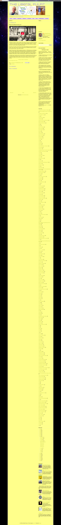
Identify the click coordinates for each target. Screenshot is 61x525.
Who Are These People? (42, 410)
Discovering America (41, 172)
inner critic (40, 231)
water (39, 399)
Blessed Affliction (41, 129)
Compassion (40, 148)
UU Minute (46, 18)
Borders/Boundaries (41, 133)
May (41, 450)
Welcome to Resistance (42, 402)
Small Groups (19, 18)
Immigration (40, 227)
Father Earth (40, 191)
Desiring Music (41, 167)
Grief (39, 215)
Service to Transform (41, 335)
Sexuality (40, 336)
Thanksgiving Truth (41, 352)
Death (39, 159)
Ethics (39, 183)
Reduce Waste (41, 317)
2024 (40, 431)
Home (11, 18)
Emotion (40, 180)
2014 (40, 459)
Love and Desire (41, 259)
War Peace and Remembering (43, 398)
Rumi (39, 325)
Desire (39, 166)
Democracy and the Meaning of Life (43, 162)
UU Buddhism (40, 388)
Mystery (40, 278)
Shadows (40, 339)
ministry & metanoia (41, 271)
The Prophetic (40, 366)
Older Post (34, 92)
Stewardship (40, 348)
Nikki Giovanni (41, 282)
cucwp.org (40, 39)
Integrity (40, 234)
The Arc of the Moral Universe (43, 355)
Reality (40, 314)
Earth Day (40, 173)
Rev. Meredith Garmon (47, 33)
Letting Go (40, 251)
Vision (39, 391)
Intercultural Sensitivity (42, 235)
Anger (39, 116)
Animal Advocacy (41, 117)
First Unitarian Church (25, 15)
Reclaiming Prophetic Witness (43, 316)
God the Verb (40, 206)
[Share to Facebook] (28, 62)
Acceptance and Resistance (42, 113)
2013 (40, 460)
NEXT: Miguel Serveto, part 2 (13, 60)
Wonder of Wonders (41, 421)
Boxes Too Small (41, 135)
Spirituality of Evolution (42, 347)
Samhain (40, 328)
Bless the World (41, 128)
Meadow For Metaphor (42, 263)
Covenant (40, 154)
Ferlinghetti (40, 194)
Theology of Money (41, 371)
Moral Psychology (41, 275)
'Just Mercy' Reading (45, 507)
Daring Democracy (41, 158)
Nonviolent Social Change (42, 283)
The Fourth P (40, 358)
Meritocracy (40, 267)
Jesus (39, 239)
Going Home (40, 207)
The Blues (40, 356)
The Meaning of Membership (42, 363)
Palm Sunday (40, 291)
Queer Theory (40, 305)
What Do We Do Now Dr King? (43, 403)
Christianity (40, 143)
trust (39, 383)
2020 (40, 436)
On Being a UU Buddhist (42, 286)
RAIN (39, 310)
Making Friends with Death (42, 260)
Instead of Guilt (41, 232)
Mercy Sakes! (40, 264)
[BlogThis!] (26, 62)
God (39, 203)
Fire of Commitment (41, 195)
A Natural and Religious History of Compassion (45, 111)
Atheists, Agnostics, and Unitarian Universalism (46, 490)
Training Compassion (41, 379)
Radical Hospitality (41, 309)
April (41, 451)
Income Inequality (41, 228)
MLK (39, 274)
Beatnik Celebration (41, 121)
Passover (40, 294)
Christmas (40, 144)
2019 (40, 453)
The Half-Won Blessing (42, 362)
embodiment (40, 179)
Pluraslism (40, 298)
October (41, 439)
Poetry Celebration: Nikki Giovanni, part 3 (45, 485)
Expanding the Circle (41, 188)
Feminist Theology (41, 192)
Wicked (40, 417)
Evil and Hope (40, 187)
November (41, 438)
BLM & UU (40, 132)
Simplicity (40, 340)
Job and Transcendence (42, 244)
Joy (39, 245)
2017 (40, 455)
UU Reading (29, 18)
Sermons (14, 18)
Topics (37, 18)
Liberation (40, 255)
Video (33, 18)
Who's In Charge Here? (42, 411)
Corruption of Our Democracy (43, 151)
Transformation (41, 380)
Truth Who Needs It (41, 384)
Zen (39, 425)
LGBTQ (40, 252)
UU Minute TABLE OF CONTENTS (23, 59)
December (41, 437)
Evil (39, 184)
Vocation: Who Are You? (42, 392)
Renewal (40, 320)
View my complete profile (42, 40)
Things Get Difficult (41, 376)
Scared (40, 329)
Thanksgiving (40, 351)
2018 (40, 454)
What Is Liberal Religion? (42, 406)
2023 (40, 432)
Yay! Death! (40, 422)
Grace (39, 211)
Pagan (39, 290)
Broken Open (40, 136)
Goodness (40, 210)
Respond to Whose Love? (42, 324)
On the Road (40, 287)
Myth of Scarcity (41, 279)
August (41, 448)
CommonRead (41, 147)
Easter (39, 175)
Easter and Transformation (42, 176)
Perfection (40, 297)
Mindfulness (40, 268)
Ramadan (40, 312)
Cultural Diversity (41, 155)
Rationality (40, 313)
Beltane (40, 125)
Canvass (40, 139)
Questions (40, 306)
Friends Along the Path (42, 202)
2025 (40, 430)
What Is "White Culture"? (46, 480)
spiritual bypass (41, 344)
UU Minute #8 (42, 444)
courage (40, 152)
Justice (40, 248)
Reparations (40, 321)
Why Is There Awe (41, 414)
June (41, 449)
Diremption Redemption (42, 171)
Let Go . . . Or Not (41, 249)
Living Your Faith (41, 256)
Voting (39, 394)
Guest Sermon (41, 217)
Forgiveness (40, 199)
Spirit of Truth (40, 343)
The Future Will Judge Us (42, 359)
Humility (40, 224)
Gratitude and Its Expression (43, 214)
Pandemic (40, 293)
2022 (40, 433)
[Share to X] (27, 62)
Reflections (24, 18)
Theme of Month (41, 370)
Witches (40, 418)
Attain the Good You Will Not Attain (43, 120)
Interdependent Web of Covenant (43, 238)
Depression (40, 163)
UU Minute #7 (42, 445)
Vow (39, 395)
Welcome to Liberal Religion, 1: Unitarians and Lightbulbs (47, 502)
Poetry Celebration (41, 301)
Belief (39, 124)
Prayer (39, 302)
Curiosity (40, 156)
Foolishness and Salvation (42, 198)
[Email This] (25, 62)
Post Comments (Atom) (25, 94)
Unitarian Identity (41, 387)
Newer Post (11, 92)
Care (39, 140)
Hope (39, 221)
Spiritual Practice (41, 18)
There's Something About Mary (43, 375)
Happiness (40, 218)
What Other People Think (42, 407)
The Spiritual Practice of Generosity (43, 367)
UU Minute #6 (42, 446)
